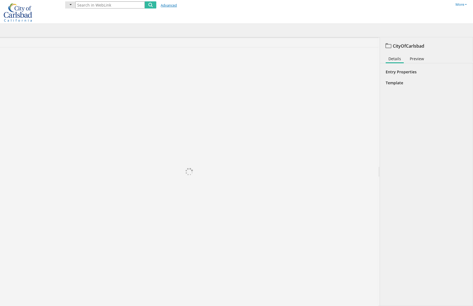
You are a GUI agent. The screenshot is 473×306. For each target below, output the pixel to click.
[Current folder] (70, 4)
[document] (426, 171)
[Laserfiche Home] (29, 12)
